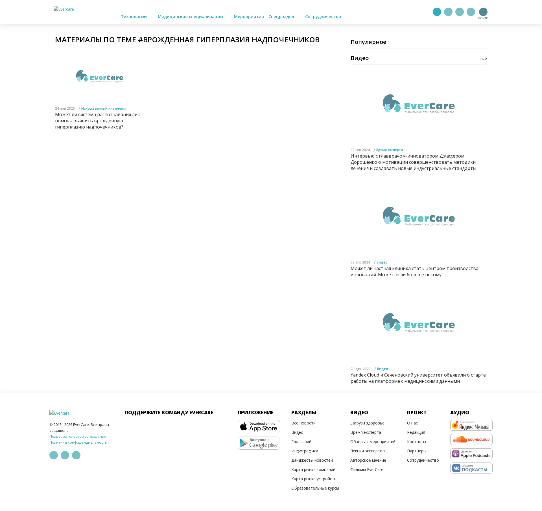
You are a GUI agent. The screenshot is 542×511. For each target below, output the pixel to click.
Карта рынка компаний (313, 469)
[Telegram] (448, 12)
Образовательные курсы (315, 488)
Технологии (134, 16)
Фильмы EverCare (366, 469)
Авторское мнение (368, 460)
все (483, 58)
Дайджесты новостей (312, 460)
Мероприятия (249, 16)
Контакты (416, 441)
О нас (412, 423)
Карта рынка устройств (313, 478)
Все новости (303, 423)
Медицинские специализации (191, 16)
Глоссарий (301, 441)
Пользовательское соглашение (77, 436)
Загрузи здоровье (367, 423)
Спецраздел (281, 16)
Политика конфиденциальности (78, 442)
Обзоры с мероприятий (372, 441)
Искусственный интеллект (104, 108)
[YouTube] (471, 12)
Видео (382, 262)
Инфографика (304, 451)
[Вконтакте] (459, 12)
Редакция (416, 432)
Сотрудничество (323, 16)
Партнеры (416, 451)
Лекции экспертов (367, 451)
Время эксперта (389, 149)
